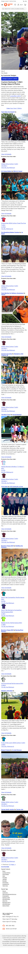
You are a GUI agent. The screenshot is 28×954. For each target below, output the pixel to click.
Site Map (24, 936)
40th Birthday (6, 904)
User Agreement (21, 941)
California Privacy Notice (18, 939)
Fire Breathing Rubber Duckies (10, 232)
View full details (6, 154)
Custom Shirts (6, 872)
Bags (3, 871)
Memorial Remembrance (9, 894)
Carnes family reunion (7, 809)
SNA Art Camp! (17, 171)
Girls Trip (4, 901)
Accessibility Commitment (9, 941)
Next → (13, 864)
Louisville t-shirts (15, 96)
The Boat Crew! (5, 414)
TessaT (3, 294)
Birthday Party (6, 902)
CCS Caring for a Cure (16, 486)
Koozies (4, 881)
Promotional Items (16, 936)
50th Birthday (6, 899)
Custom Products (6, 936)
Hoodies (4, 877)
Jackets (4, 879)
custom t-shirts (21, 937)
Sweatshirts (5, 884)
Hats (3, 876)
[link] (8, 4)
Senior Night (5, 905)
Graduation (5, 896)
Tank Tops (5, 885)
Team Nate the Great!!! (8, 112)
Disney (4, 891)
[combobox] (14, 8)
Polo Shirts (5, 882)
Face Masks (5, 874)
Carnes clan (19, 809)
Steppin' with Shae (7, 691)
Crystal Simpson (17, 750)
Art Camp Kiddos (6, 171)
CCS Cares (4, 486)
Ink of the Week (5, 866)
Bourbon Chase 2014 (7, 546)
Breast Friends (5, 750)
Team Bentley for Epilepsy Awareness (12, 293)
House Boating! (17, 414)
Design (9, 78)
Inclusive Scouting (6, 354)
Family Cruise (6, 897)
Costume (5, 892)
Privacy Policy (7, 939)
